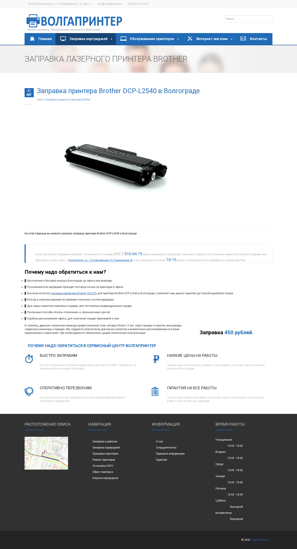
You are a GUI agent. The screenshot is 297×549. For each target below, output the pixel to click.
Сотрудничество (166, 447)
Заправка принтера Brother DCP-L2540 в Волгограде (118, 91)
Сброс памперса (102, 471)
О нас (159, 441)
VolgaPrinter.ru (260, 539)
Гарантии (161, 459)
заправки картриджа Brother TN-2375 (74, 293)
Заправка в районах (104, 441)
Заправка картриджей (106, 447)
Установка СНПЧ (102, 465)
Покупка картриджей (105, 478)
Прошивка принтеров (105, 453)
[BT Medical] (74, 20)
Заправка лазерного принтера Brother (67, 99)
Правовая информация (170, 453)
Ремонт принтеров (103, 459)
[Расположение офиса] (46, 453)
